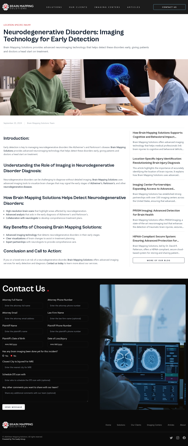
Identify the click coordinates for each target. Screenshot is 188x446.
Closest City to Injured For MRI (17, 361)
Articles (133, 7)
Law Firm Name (56, 312)
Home (108, 424)
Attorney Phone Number (60, 299)
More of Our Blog (158, 260)
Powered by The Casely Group (13, 439)
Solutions (54, 7)
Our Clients (78, 7)
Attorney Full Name (12, 299)
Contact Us (169, 7)
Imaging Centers (107, 7)
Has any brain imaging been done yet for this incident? (30, 351)
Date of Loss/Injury (57, 338)
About (183, 424)
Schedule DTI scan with (14, 374)
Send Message (13, 407)
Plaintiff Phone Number (60, 325)
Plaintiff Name (9, 325)
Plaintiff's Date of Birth (13, 338)
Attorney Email (9, 312)
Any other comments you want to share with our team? (30, 387)
